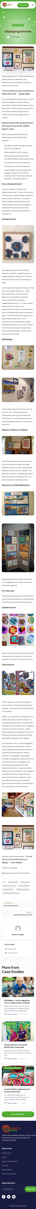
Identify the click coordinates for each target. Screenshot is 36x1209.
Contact (5, 1165)
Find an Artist (6, 1153)
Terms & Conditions (9, 1174)
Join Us (4, 1157)
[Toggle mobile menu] (33, 5)
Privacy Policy (7, 1169)
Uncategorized (12, 953)
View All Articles (18, 1114)
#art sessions (25, 882)
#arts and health (24, 886)
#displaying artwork (23, 889)
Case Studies (23, 21)
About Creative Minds (10, 1161)
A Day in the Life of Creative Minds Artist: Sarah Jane (15, 1046)
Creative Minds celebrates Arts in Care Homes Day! (17, 1090)
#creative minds (8, 889)
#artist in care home (9, 886)
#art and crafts (13, 882)
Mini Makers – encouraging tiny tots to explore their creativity (17, 1001)
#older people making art (11, 893)
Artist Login (23, 5)
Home (10, 21)
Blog (15, 21)
